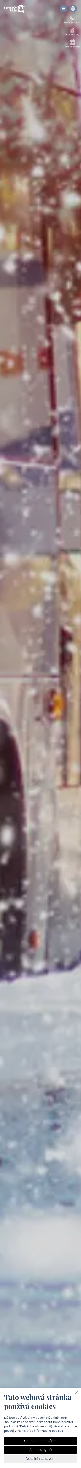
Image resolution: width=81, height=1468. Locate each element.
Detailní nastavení (40, 1459)
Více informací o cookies (45, 1431)
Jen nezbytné (40, 1450)
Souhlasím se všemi (40, 1441)
